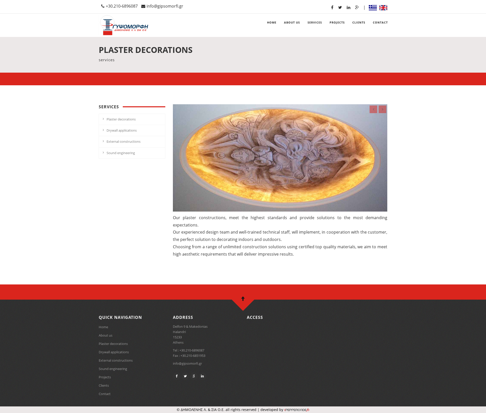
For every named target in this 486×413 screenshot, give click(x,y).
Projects (105, 377)
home (271, 22)
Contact (105, 393)
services (315, 22)
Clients (104, 385)
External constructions (123, 141)
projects (337, 22)
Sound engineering (121, 153)
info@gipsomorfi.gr (165, 6)
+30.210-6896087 (122, 6)
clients (358, 22)
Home (103, 327)
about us (292, 22)
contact (380, 22)
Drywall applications (122, 130)
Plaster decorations (121, 119)
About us (105, 335)
